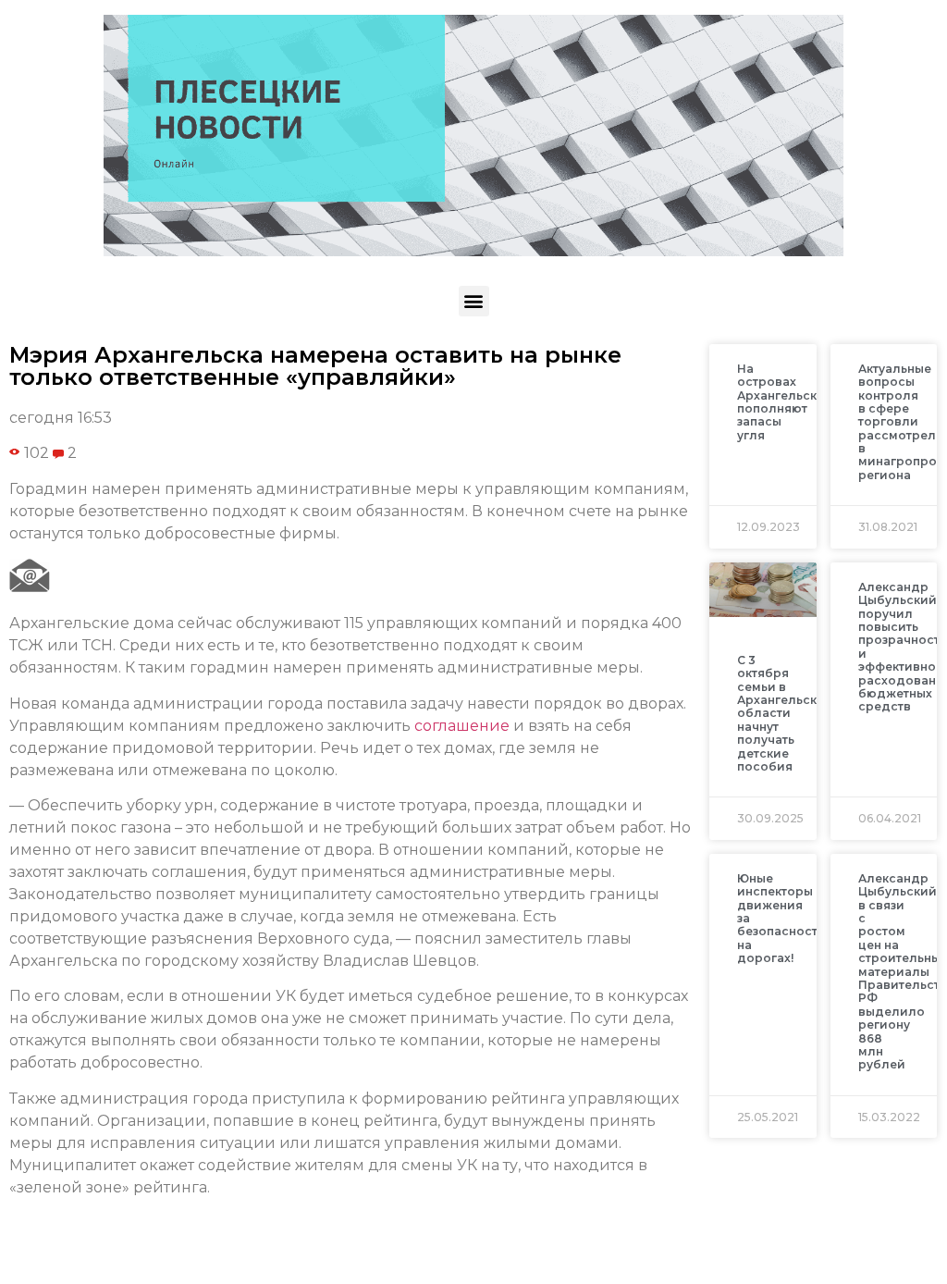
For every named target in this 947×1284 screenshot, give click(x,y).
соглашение (462, 726)
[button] (474, 301)
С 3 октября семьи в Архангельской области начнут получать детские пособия (785, 713)
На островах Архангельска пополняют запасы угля (780, 402)
